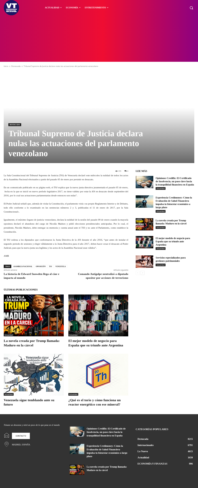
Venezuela (60, 266)
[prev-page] (138, 273)
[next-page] (142, 273)
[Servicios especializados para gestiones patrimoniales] (144, 261)
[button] (191, 8)
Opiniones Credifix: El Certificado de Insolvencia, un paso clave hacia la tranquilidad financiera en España (175, 181)
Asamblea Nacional (22, 266)
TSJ (50, 266)
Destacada (16, 66)
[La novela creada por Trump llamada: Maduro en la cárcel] (34, 315)
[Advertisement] (99, 38)
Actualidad (9, 335)
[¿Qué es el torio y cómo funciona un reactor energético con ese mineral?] (98, 374)
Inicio (6, 66)
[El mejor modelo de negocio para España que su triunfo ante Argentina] (98, 315)
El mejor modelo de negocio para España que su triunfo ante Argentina (173, 241)
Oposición (41, 266)
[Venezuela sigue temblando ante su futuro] (34, 374)
